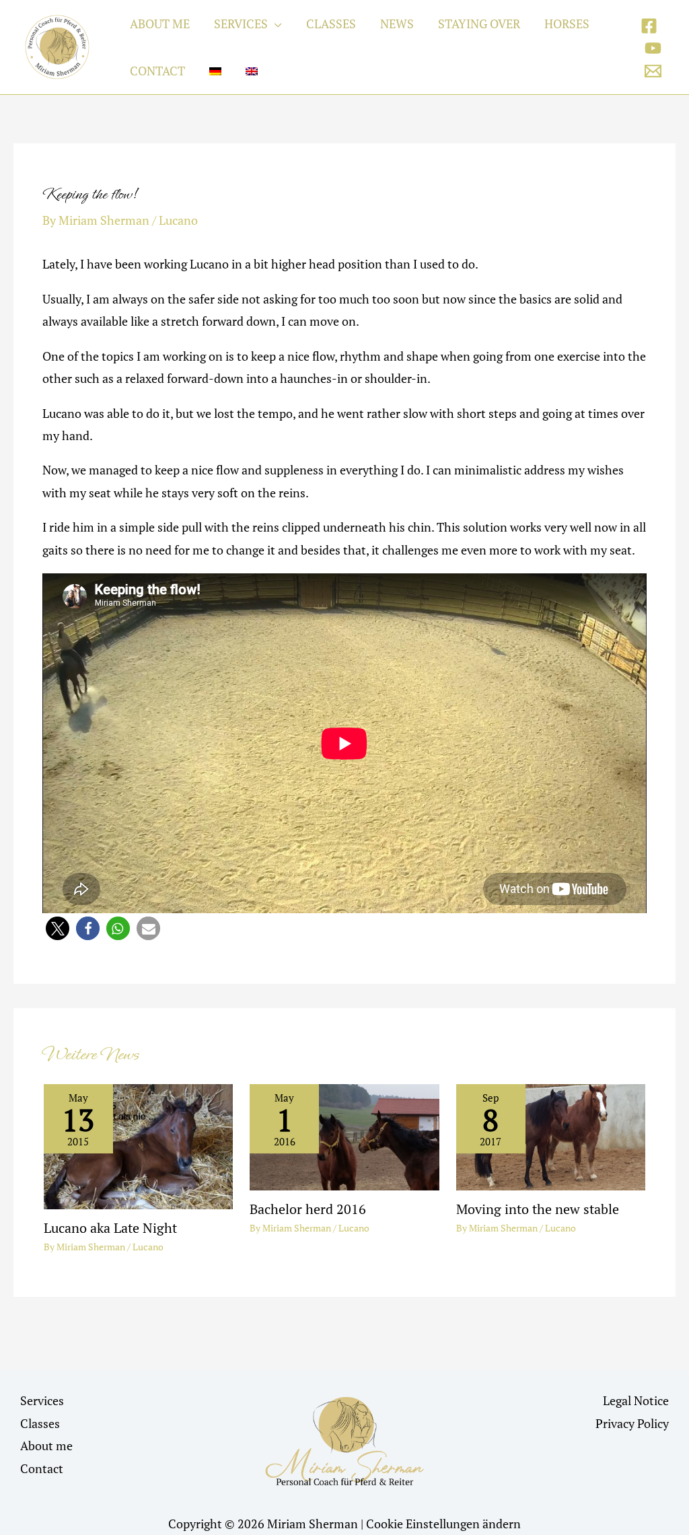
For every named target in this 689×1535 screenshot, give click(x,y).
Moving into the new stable (537, 1209)
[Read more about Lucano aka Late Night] (138, 1145)
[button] (275, 23)
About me (46, 1445)
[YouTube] (653, 48)
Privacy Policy (632, 1423)
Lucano (178, 220)
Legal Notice (636, 1400)
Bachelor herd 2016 (308, 1209)
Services (42, 1400)
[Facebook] (649, 25)
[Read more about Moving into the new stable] (550, 1136)
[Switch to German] (215, 70)
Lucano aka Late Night (110, 1228)
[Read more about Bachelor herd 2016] (344, 1136)
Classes (40, 1423)
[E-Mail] (653, 71)
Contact (41, 1468)
